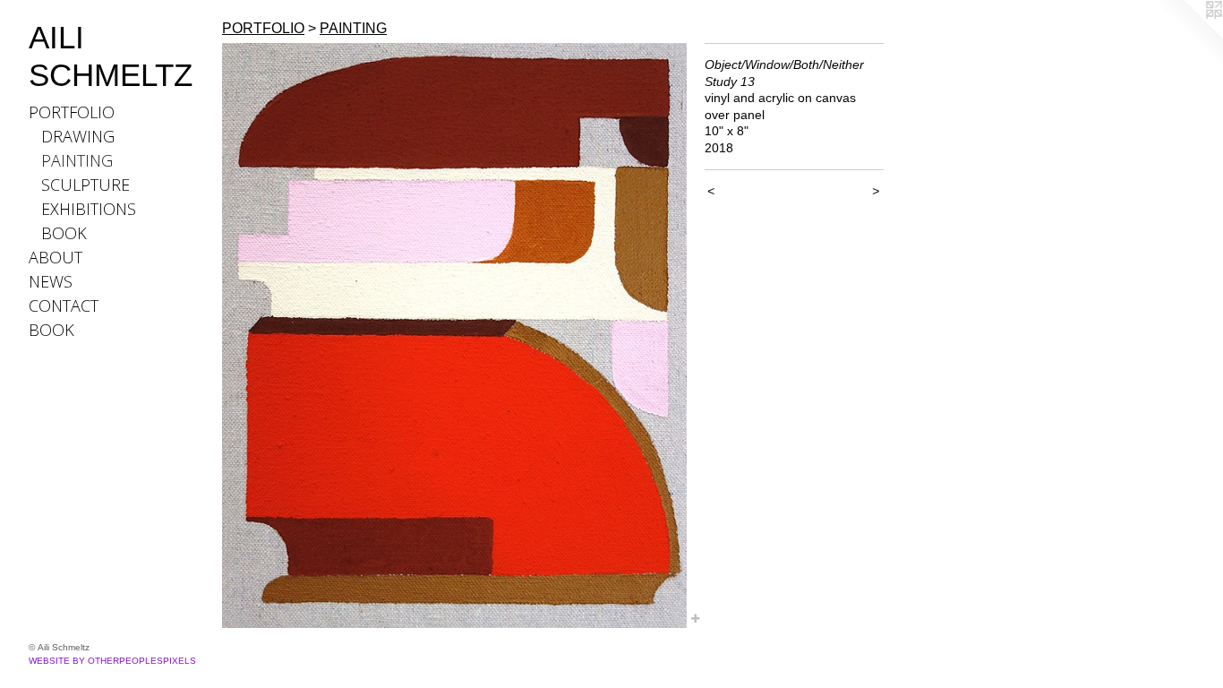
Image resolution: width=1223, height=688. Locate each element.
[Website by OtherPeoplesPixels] (1187, 36)
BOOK (64, 233)
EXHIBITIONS (88, 208)
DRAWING (78, 136)
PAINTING (77, 160)
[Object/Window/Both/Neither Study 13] (454, 335)
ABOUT (55, 257)
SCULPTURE (85, 184)
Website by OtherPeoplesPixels (112, 661)
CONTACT (63, 305)
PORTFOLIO (72, 112)
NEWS (51, 281)
